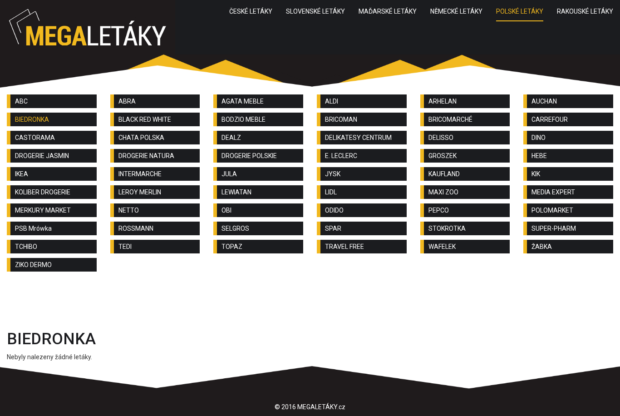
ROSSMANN (135, 228)
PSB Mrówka (33, 228)
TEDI (125, 246)
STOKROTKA (447, 228)
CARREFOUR (549, 119)
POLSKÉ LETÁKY (519, 11)
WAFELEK (442, 246)
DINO (538, 137)
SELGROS (235, 228)
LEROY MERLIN (139, 192)
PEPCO (438, 210)
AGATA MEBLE (242, 101)
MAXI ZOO (443, 192)
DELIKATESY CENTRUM (358, 137)
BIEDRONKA (32, 119)
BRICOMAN (341, 119)
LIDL (331, 192)
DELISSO (440, 137)
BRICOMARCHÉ (450, 119)
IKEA (21, 174)
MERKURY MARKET (43, 210)
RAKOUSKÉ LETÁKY (585, 11)
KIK (535, 174)
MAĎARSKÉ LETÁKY (388, 11)
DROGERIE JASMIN (42, 155)
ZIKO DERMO (33, 264)
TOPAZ (231, 246)
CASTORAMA (35, 137)
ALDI (331, 101)
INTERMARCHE (140, 174)
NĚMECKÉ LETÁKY (456, 11)
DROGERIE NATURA (146, 155)
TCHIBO (26, 246)
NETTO (128, 210)
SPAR (333, 228)
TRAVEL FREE (344, 246)
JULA (229, 174)
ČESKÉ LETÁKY (250, 11)
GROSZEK (442, 155)
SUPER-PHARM (553, 228)
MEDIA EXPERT (553, 192)
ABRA (127, 101)
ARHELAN (442, 101)
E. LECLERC (341, 155)
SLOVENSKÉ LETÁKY (315, 11)
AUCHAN (544, 101)
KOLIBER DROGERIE (42, 192)
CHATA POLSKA (141, 137)
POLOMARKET (552, 210)
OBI (226, 210)
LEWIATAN (236, 192)
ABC (21, 101)
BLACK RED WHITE (144, 119)
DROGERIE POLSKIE (249, 155)
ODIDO (334, 210)
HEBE (539, 155)
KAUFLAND (444, 174)
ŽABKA (541, 246)
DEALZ (231, 137)
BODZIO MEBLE (243, 119)
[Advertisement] (310, 303)
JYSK (332, 174)
